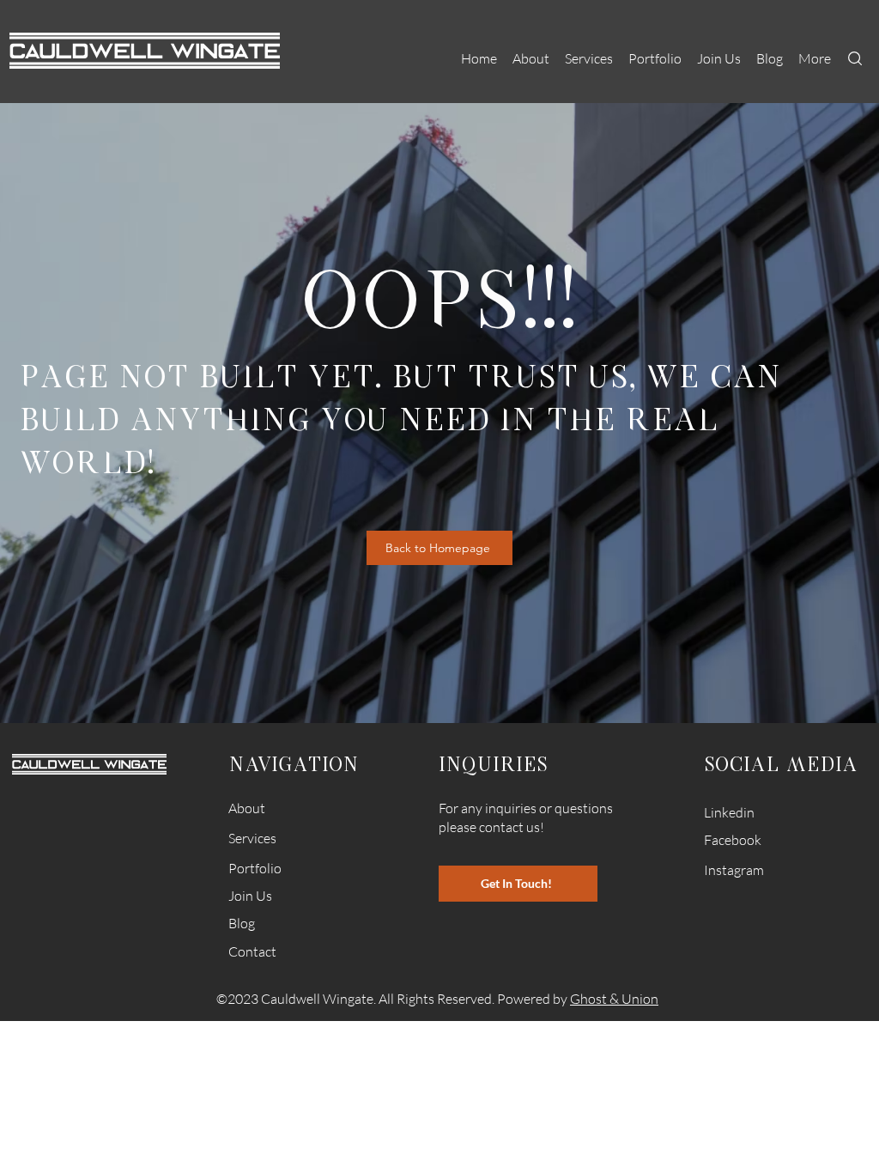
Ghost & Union (614, 998)
